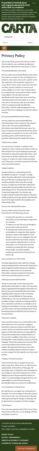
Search (30, 42)
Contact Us (8, 37)
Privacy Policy (8, 434)
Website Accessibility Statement (15, 440)
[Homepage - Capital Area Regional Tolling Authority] (19, 28)
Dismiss (34, 3)
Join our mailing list (26, 448)
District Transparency (11, 437)
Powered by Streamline (11, 443)
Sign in (24, 443)
